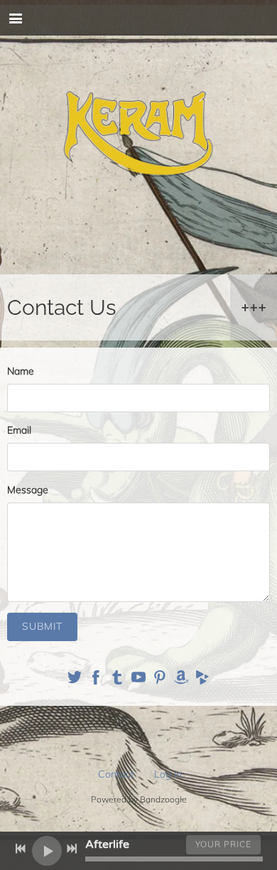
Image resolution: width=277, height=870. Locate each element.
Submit (42, 626)
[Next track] (71, 848)
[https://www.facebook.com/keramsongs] (96, 679)
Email (19, 430)
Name (20, 371)
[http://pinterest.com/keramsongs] (160, 679)
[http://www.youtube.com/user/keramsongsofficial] (138, 679)
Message (27, 489)
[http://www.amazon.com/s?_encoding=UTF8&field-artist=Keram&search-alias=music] (181, 679)
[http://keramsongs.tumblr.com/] (117, 679)
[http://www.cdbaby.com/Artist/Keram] (202, 679)
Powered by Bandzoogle (139, 799)
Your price (223, 844)
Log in (168, 774)
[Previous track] (20, 848)
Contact (116, 774)
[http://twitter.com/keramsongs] (74, 679)
